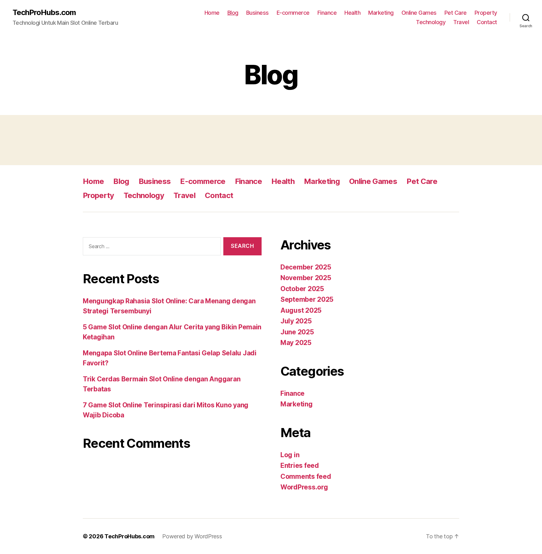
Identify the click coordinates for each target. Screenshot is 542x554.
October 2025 (302, 289)
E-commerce (293, 12)
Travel (461, 22)
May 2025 (295, 343)
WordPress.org (304, 487)
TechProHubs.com (44, 12)
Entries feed (299, 465)
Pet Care (455, 12)
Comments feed (305, 476)
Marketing (381, 12)
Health (352, 12)
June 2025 (297, 332)
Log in (289, 455)
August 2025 (300, 310)
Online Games (419, 12)
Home (212, 12)
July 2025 (296, 321)
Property (486, 12)
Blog (232, 12)
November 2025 (305, 278)
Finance (327, 12)
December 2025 (305, 267)
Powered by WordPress (192, 536)
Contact (487, 22)
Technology (430, 22)
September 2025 (306, 299)
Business (257, 12)
